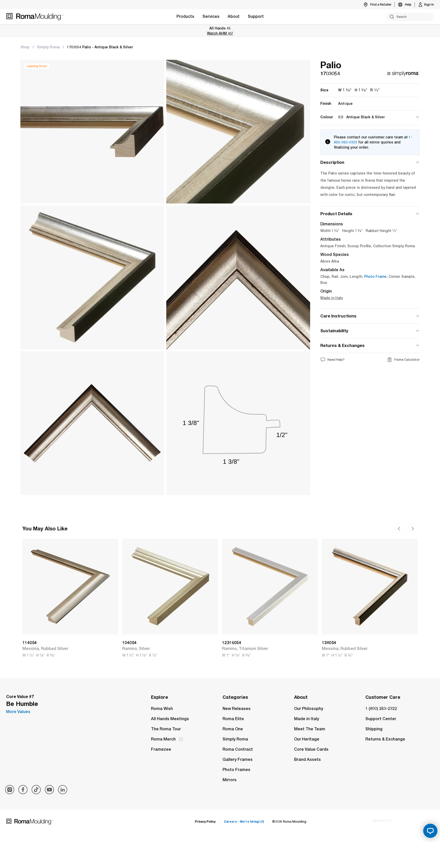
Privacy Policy (205, 821)
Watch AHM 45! (220, 33)
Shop (25, 47)
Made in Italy (331, 298)
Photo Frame (375, 276)
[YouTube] (49, 789)
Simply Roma (48, 47)
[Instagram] (9, 789)
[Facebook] (23, 789)
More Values (18, 711)
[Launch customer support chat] (430, 831)
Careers (244, 821)
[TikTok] (36, 789)
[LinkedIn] (62, 789)
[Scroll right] (399, 529)
